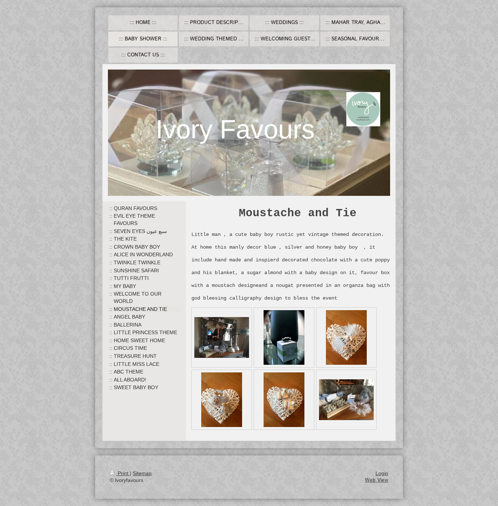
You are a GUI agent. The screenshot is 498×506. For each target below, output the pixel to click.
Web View (376, 480)
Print (123, 473)
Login (382, 473)
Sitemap (142, 473)
